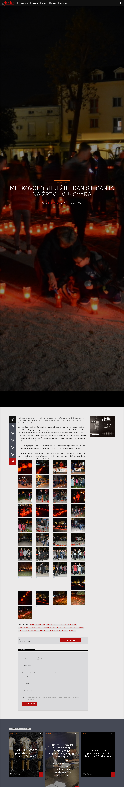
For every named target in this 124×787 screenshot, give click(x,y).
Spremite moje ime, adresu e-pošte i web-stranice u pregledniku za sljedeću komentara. (53, 730)
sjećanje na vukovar (50, 659)
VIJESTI (35, 3)
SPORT (44, 3)
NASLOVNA (23, 3)
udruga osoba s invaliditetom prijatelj (52, 662)
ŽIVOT (53, 3)
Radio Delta (53, 218)
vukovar (72, 662)
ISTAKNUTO (58, 197)
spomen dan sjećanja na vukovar (72, 659)
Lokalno (66, 197)
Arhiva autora (70, 672)
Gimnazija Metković (37, 656)
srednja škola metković (27, 662)
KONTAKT (64, 3)
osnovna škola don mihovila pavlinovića (62, 656)
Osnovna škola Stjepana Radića (30, 659)
